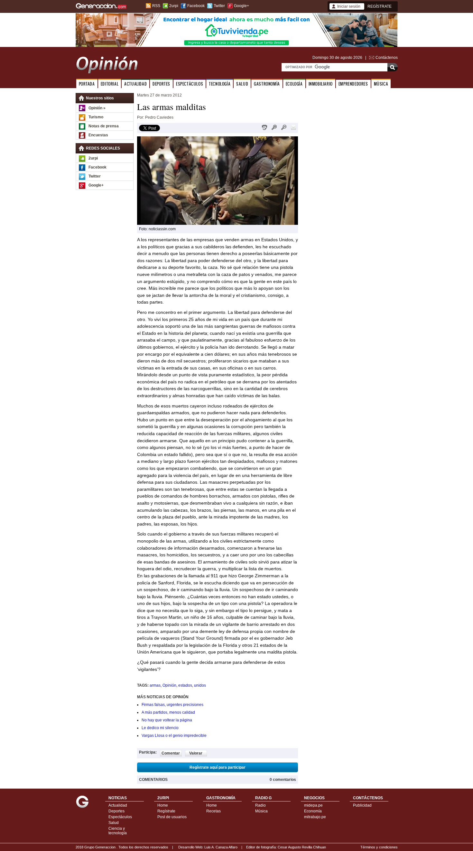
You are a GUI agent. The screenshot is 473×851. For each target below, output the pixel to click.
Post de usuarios (172, 817)
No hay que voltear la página (167, 720)
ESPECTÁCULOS (189, 84)
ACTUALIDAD (135, 84)
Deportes (116, 811)
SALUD (242, 84)
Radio (260, 805)
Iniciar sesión (348, 6)
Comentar (171, 753)
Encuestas (98, 135)
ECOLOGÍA (294, 84)
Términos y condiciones (379, 847)
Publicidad (362, 805)
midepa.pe (313, 805)
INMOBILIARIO (321, 84)
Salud (113, 822)
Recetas (213, 811)
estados (185, 685)
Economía (313, 811)
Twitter (219, 6)
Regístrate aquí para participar (218, 767)
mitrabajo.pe (315, 817)
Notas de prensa (103, 126)
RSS (156, 6)
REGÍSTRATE (379, 6)
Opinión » (97, 108)
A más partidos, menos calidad (168, 712)
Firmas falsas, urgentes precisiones (172, 704)
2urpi (173, 6)
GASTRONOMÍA (267, 84)
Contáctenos (387, 57)
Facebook (196, 6)
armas (155, 685)
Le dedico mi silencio (160, 728)
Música (261, 811)
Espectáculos (120, 817)
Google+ (241, 6)
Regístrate (166, 811)
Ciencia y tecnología (117, 830)
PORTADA (87, 84)
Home (162, 805)
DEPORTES (161, 84)
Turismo (95, 117)
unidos (200, 685)
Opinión (169, 685)
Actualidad (117, 805)
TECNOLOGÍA (219, 84)
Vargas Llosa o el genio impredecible (174, 735)
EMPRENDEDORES (353, 84)
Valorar (195, 753)
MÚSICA (381, 84)
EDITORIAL (109, 84)
